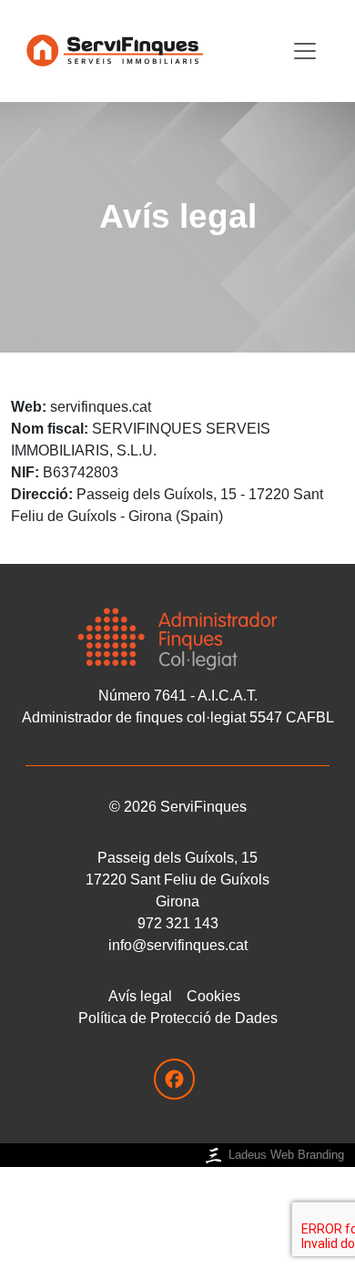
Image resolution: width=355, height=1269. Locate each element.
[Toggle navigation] (305, 51)
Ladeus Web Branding (286, 1155)
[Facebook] (174, 1079)
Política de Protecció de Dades (178, 1018)
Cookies (213, 996)
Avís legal (140, 996)
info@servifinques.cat (178, 945)
